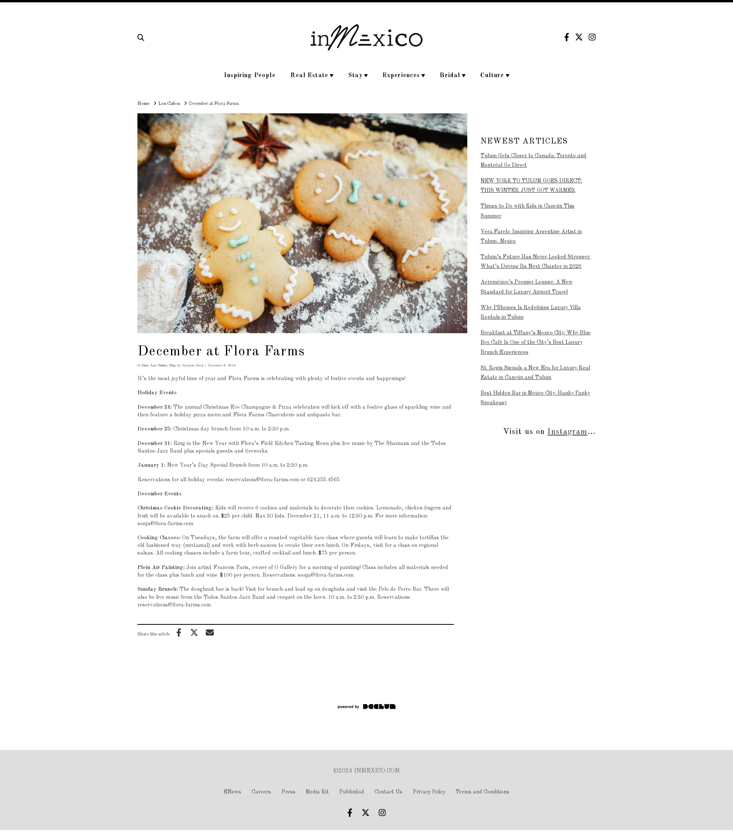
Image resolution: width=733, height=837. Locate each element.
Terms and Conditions (482, 792)
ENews (232, 792)
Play (173, 365)
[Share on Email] (209, 632)
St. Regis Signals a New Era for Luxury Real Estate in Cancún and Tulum (535, 372)
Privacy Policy (429, 792)
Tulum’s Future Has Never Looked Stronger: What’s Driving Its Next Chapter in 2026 (536, 261)
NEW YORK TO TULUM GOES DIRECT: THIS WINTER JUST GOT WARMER (531, 185)
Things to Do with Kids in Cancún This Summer (528, 210)
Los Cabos (159, 365)
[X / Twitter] (579, 37)
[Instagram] (592, 37)
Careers (261, 792)
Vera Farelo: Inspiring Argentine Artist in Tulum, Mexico (531, 236)
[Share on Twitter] (194, 632)
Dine (145, 365)
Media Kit (317, 792)
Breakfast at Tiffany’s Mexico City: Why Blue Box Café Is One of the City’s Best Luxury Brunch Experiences (536, 342)
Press (288, 792)
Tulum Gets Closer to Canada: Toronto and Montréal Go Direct (533, 160)
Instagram (567, 432)
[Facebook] (566, 37)
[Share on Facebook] (178, 632)
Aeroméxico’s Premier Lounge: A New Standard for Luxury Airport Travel (527, 286)
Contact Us (388, 792)
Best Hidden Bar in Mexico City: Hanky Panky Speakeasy (535, 397)
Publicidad (351, 792)
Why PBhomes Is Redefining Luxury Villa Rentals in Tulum (531, 312)
